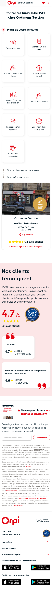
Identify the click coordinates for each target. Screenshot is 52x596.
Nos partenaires (9, 548)
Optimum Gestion (25, 3)
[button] (26, 542)
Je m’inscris (42, 437)
